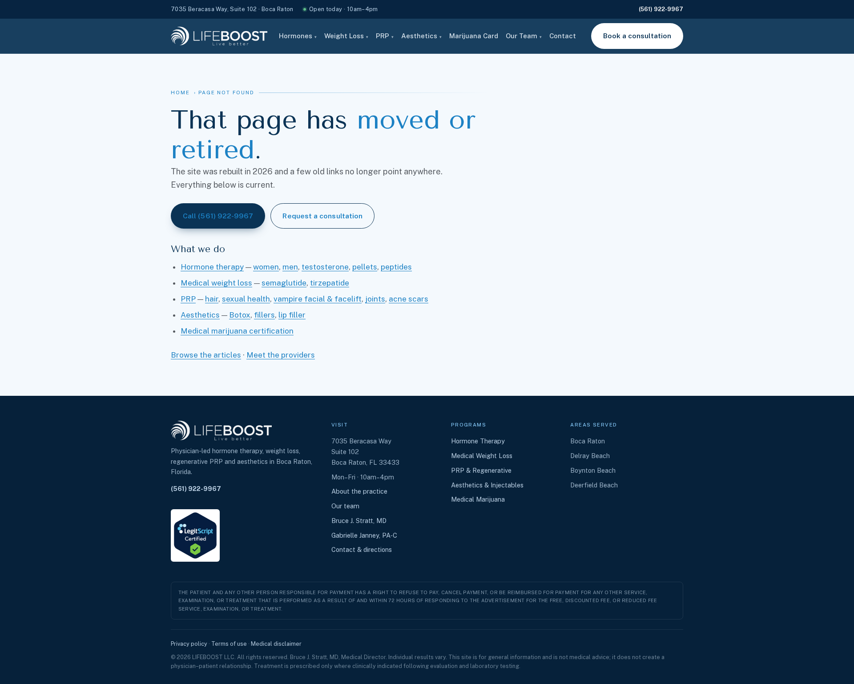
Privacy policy (189, 643)
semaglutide (284, 282)
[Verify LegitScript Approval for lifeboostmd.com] (195, 535)
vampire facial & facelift (318, 298)
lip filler (292, 314)
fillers (264, 314)
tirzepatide (329, 282)
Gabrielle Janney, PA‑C (364, 535)
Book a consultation (637, 36)
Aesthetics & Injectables (487, 485)
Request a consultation (322, 216)
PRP (385, 36)
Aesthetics (421, 36)
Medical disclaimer (276, 643)
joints (375, 298)
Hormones (298, 36)
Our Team (524, 36)
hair (211, 298)
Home (180, 92)
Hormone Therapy (478, 441)
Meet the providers (280, 354)
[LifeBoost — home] (219, 36)
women (266, 266)
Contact (562, 36)
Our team (345, 506)
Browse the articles (206, 354)
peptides (396, 266)
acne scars (408, 298)
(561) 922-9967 (661, 9)
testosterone (325, 266)
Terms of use (229, 643)
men (290, 266)
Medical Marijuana (478, 499)
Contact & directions (361, 549)
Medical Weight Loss (481, 455)
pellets (364, 266)
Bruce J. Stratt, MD (359, 520)
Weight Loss (346, 36)
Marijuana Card (473, 36)
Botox (239, 314)
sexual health (246, 298)
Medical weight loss (216, 282)
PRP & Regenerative (481, 470)
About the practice (359, 491)
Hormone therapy (212, 266)
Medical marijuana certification (237, 330)
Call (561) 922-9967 (218, 216)
